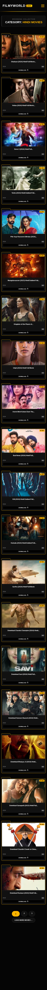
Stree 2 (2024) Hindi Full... (23, 149)
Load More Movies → (24, 920)
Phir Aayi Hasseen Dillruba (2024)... (23, 237)
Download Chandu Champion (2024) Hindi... (23, 630)
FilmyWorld (17, 5)
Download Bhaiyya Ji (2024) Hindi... (24, 762)
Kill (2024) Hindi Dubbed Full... (23, 499)
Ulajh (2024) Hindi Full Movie (23, 368)
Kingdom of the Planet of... (23, 324)
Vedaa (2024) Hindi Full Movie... (23, 105)
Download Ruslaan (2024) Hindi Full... (23, 893)
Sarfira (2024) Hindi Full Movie (23, 587)
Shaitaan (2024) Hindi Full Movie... (23, 62)
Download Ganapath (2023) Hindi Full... (23, 805)
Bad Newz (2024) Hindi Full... (23, 455)
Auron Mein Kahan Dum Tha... (23, 412)
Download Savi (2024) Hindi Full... (23, 674)
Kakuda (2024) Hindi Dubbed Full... (23, 543)
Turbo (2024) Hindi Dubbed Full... (23, 193)
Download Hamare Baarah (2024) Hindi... (23, 718)
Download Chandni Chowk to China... (23, 849)
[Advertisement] (23, 956)
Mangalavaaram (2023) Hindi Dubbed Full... (23, 280)
